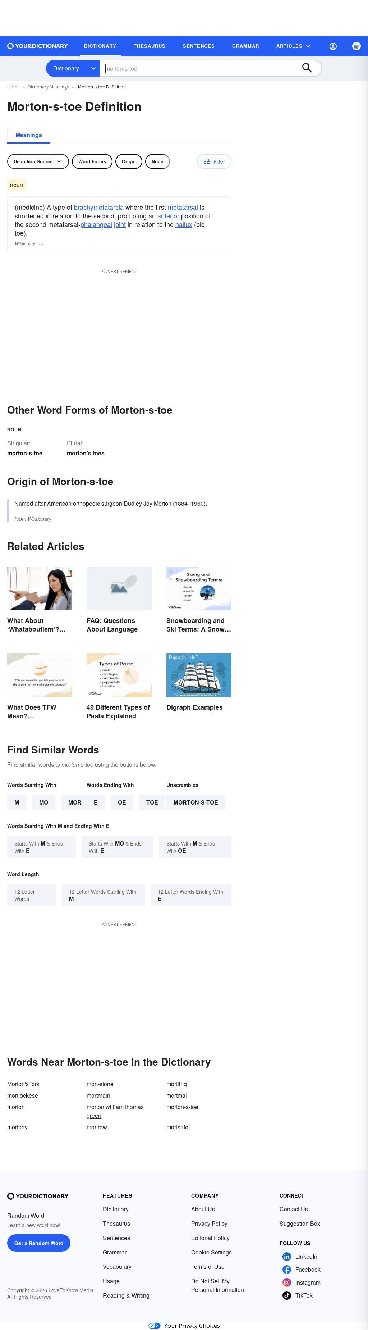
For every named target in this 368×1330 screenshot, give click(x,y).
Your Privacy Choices (192, 1326)
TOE (152, 802)
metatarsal (183, 206)
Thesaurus (116, 1223)
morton (16, 1107)
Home (13, 87)
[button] (333, 46)
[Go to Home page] (37, 46)
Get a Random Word (39, 1243)
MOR (75, 802)
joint (120, 224)
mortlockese (22, 1095)
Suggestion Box (300, 1223)
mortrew (97, 1127)
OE (122, 802)
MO (43, 802)
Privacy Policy (209, 1223)
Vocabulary (117, 1266)
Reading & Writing (126, 1295)
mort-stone (100, 1084)
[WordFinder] (356, 46)
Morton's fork (23, 1084)
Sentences (116, 1238)
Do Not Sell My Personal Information (217, 1285)
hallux (183, 224)
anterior (168, 215)
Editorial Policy (210, 1238)
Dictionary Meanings (48, 87)
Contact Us (294, 1209)
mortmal (176, 1095)
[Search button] (310, 68)
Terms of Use (208, 1266)
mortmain (98, 1095)
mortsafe (177, 1127)
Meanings (28, 135)
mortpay (17, 1127)
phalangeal (96, 224)
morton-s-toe (196, 802)
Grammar (114, 1252)
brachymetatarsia (99, 206)
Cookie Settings (211, 1252)
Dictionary (66, 68)
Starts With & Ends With (38, 847)
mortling (176, 1084)
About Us (203, 1209)
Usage (111, 1281)
